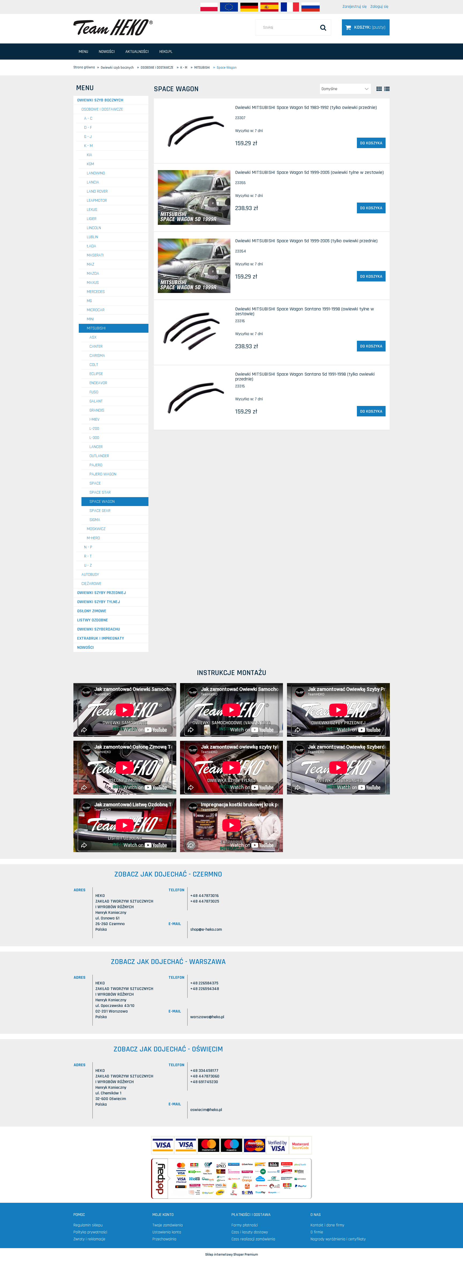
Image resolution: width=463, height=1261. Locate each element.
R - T (88, 556)
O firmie (317, 1232)
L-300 (94, 438)
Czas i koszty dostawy (250, 1232)
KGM (90, 164)
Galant (96, 401)
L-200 (94, 428)
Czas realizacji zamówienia (253, 1239)
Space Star (100, 492)
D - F (88, 127)
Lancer (96, 447)
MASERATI (95, 255)
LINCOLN (94, 228)
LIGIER (91, 219)
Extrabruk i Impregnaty (100, 638)
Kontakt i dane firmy (327, 1225)
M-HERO (93, 538)
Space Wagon (102, 501)
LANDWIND (96, 173)
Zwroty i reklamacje (89, 1239)
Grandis (96, 410)
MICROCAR (95, 310)
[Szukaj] (323, 27)
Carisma (97, 355)
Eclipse (96, 374)
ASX (92, 337)
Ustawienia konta (166, 1232)
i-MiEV (94, 419)
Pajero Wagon (102, 474)
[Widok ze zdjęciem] (379, 89)
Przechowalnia (164, 1239)
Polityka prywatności (90, 1232)
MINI (90, 319)
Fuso (93, 392)
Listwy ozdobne (92, 620)
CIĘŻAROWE (91, 583)
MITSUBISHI (96, 328)
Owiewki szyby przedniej (101, 593)
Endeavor (98, 383)
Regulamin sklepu (88, 1225)
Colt (93, 365)
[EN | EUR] (229, 7)
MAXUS (93, 282)
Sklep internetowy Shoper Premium (231, 1254)
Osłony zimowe (91, 611)
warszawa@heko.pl (207, 1017)
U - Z (88, 565)
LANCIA (93, 182)
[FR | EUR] (290, 7)
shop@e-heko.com (206, 929)
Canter (96, 346)
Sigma (94, 520)
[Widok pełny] (387, 89)
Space (95, 483)
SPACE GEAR (99, 511)
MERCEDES (96, 292)
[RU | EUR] (310, 7)
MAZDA (93, 273)
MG (89, 301)
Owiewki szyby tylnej (98, 602)
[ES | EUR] (269, 7)
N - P (88, 547)
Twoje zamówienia (167, 1225)
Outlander (99, 456)
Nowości (85, 647)
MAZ (90, 264)
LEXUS (92, 209)
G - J (88, 137)
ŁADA (91, 246)
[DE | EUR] (249, 7)
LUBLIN (92, 237)
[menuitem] (83, 51)
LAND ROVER (97, 191)
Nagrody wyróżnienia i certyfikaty (338, 1239)
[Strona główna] (113, 27)
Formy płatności (245, 1225)
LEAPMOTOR (97, 200)
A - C (88, 118)
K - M (88, 146)
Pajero (95, 465)
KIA (89, 155)
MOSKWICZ (96, 529)
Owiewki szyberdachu (98, 629)
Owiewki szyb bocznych (100, 100)
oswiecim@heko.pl (206, 1110)
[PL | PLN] (209, 7)
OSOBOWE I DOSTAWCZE (102, 109)
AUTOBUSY (90, 574)
